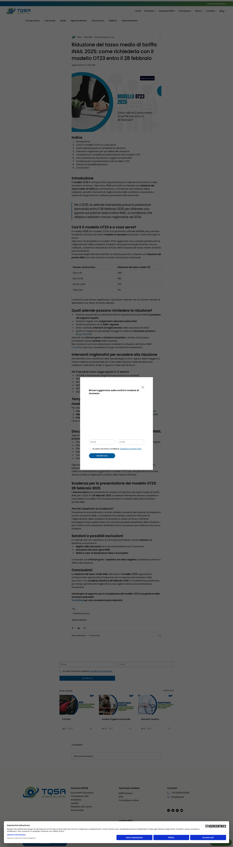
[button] (142, 387)
